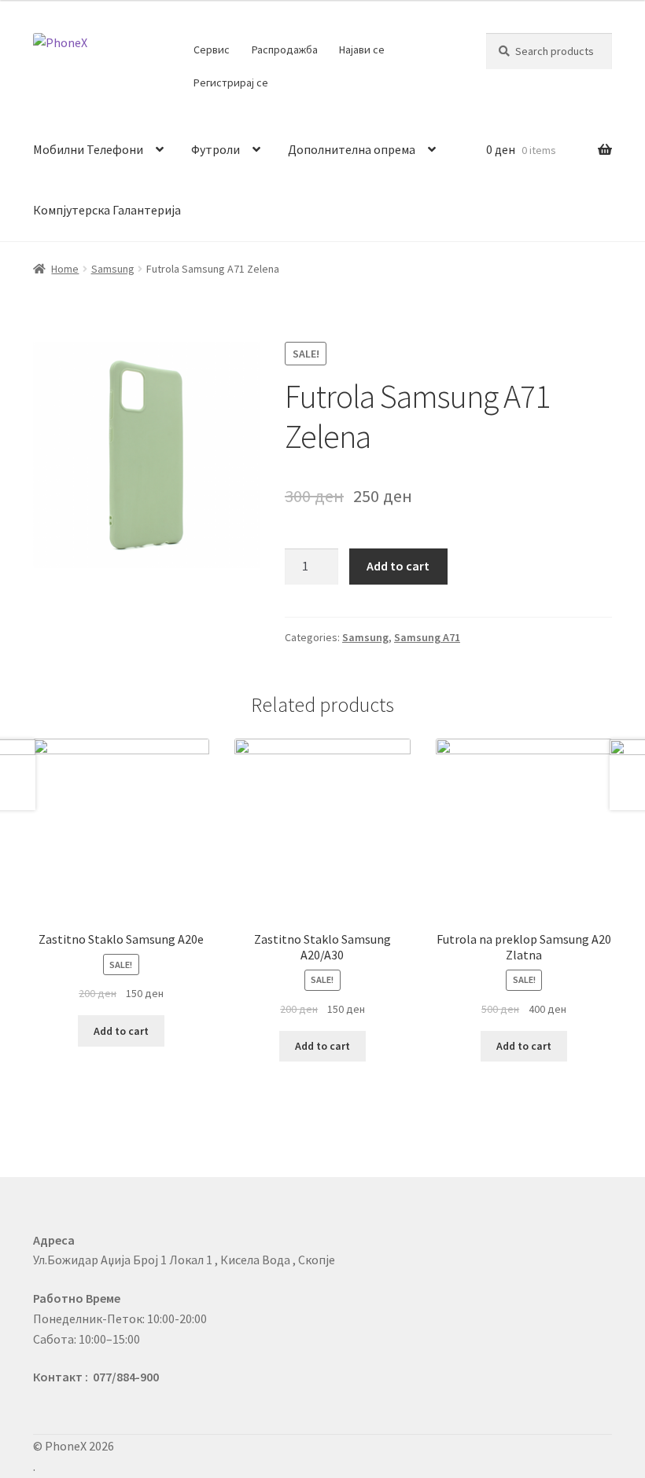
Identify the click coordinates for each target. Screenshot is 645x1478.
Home (65, 269)
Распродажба (285, 49)
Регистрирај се (231, 82)
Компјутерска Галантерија (107, 210)
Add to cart (398, 566)
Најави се (362, 49)
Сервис (212, 49)
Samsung (113, 269)
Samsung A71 (427, 637)
